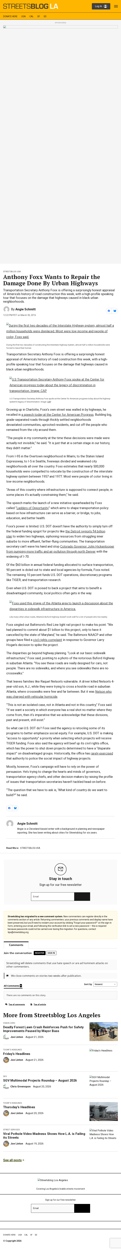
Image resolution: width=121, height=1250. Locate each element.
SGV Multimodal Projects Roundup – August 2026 (40, 1080)
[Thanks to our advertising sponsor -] (60, 143)
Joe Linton (16, 1037)
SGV (5, 1076)
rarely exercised (102, 753)
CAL (31, 16)
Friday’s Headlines (16, 1054)
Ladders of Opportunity (32, 508)
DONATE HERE (10, 16)
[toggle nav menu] (116, 6)
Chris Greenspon (20, 1086)
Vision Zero (9, 1023)
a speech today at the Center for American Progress (57, 415)
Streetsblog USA (12, 271)
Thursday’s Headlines (19, 1107)
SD (45, 16)
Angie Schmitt (25, 309)
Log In (98, 6)
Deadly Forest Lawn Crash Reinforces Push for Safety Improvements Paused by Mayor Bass (43, 1029)
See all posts (12, 1160)
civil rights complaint (47, 640)
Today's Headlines (12, 1050)
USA (23, 16)
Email (36, 896)
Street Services (11, 1130)
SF (38, 16)
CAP (49, 402)
